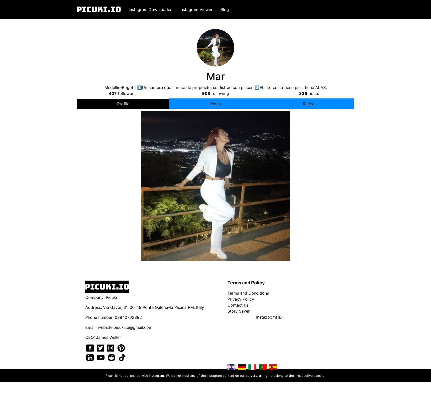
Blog (224, 9)
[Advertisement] (215, 153)
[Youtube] (101, 357)
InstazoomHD (269, 317)
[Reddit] (112, 357)
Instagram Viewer (196, 9)
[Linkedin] (90, 357)
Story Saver (238, 311)
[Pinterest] (121, 347)
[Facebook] (90, 347)
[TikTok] (122, 357)
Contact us (237, 305)
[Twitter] (101, 347)
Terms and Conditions (248, 293)
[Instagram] (111, 347)
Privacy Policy (240, 299)
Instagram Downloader (150, 9)
